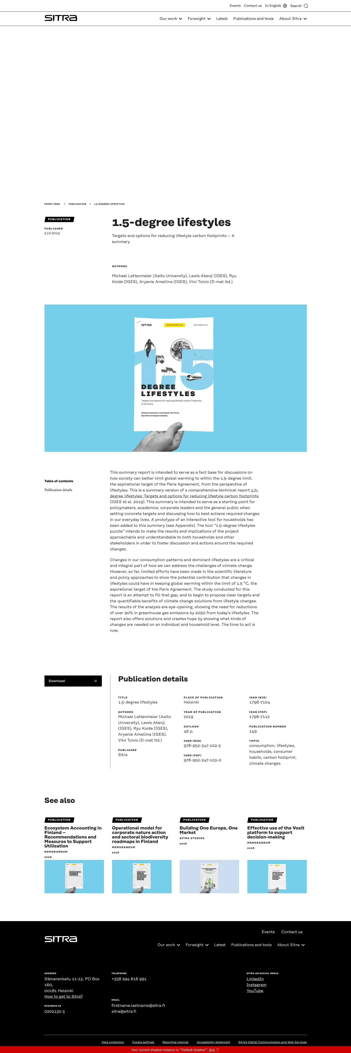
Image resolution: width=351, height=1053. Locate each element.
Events (235, 6)
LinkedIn (255, 979)
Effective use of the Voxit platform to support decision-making (275, 832)
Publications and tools (253, 19)
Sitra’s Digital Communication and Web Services (272, 1042)
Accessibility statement (213, 1042)
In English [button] (273, 6)
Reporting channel (175, 1042)
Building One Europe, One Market (209, 830)
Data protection (113, 1042)
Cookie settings (143, 1042)
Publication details (58, 490)
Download (57, 681)
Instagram (257, 985)
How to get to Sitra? (63, 997)
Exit (212, 1050)
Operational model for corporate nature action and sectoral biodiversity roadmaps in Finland (140, 835)
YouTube (255, 991)
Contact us (253, 6)
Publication (77, 204)
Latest (222, 19)
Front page (52, 204)
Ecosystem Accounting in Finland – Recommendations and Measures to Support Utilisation (73, 837)
